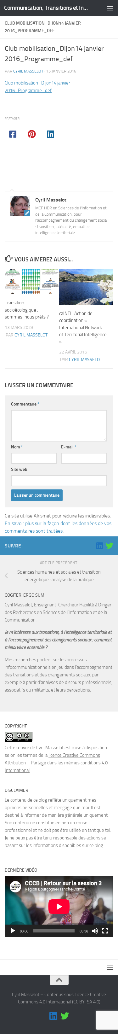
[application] (59, 906)
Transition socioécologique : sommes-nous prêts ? (27, 310)
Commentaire (25, 404)
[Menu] (110, 8)
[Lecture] (13, 931)
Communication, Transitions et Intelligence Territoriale (46, 7)
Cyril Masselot (28, 71)
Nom (17, 447)
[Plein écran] (105, 931)
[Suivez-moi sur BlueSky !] (109, 545)
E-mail (68, 447)
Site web (19, 469)
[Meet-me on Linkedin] (99, 545)
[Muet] (95, 931)
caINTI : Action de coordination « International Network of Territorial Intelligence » (83, 328)
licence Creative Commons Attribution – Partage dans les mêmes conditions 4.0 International (56, 762)
